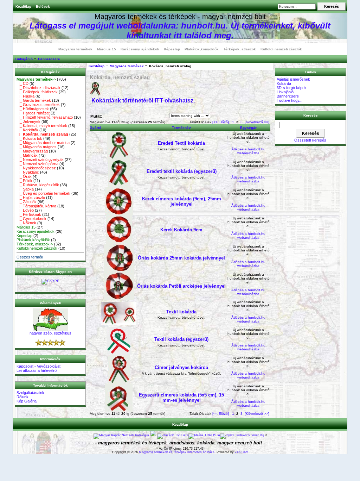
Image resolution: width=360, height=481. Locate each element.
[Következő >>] (257, 122)
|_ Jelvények (28, 121)
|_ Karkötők (27, 130)
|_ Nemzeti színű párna (37, 164)
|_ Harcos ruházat (33, 113)
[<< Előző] (220, 122)
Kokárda (284, 83)
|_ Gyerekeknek (31, 219)
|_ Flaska (25, 96)
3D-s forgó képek (292, 88)
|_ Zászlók (27, 202)
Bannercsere (49, 59)
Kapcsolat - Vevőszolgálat (38, 366)
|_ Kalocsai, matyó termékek (42, 126)
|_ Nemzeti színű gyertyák (40, 159)
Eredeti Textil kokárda (181, 143)
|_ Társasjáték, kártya (36, 206)
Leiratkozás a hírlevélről (37, 370)
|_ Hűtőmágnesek (33, 109)
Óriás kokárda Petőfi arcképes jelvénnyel (181, 286)
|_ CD (22, 83)
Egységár (248, 128)
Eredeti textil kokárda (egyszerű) (182, 171)
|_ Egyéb (25, 210)
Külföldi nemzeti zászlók (281, 49)
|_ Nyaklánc (28, 172)
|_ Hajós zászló (31, 197)
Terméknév (181, 128)
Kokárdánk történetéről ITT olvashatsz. (143, 101)
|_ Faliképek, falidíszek (37, 92)
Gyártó (95, 128)
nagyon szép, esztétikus (50, 333)
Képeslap (172, 49)
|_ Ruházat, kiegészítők (38, 185)
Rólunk (22, 397)
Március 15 (106, 49)
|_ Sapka (25, 189)
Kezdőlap (23, 6)
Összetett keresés (310, 140)
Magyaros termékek (127, 66)
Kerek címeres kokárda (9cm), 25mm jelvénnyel (181, 201)
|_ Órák (24, 176)
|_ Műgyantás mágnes (37, 147)
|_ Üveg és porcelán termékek (43, 193)
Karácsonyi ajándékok (140, 49)
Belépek (43, 6)
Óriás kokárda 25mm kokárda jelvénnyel (181, 258)
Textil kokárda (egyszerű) (181, 339)
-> (36, 79)
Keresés (310, 115)
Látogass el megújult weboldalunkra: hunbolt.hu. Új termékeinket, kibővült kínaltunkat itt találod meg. (180, 30)
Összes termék (30, 257)
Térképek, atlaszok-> (35, 244)
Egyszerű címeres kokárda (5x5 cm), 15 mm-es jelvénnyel (181, 397)
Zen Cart (241, 452)
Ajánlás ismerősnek (293, 79)
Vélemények (50, 303)
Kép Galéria (27, 401)
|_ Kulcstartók (29, 138)
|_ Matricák (27, 155)
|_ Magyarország (32, 151)
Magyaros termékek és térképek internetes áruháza (176, 452)
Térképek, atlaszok (239, 49)
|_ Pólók (24, 181)
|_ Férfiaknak (29, 214)
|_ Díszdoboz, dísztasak (38, 88)
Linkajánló (24, 59)
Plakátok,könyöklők (202, 49)
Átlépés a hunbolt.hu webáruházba (248, 151)
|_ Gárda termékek (34, 100)
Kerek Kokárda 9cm (181, 229)
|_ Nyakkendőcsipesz (36, 168)
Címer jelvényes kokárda (181, 367)
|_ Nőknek (26, 223)
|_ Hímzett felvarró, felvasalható (45, 117)
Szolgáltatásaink (30, 393)
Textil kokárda (181, 311)
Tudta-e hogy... (289, 100)
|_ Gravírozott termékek (38, 104)
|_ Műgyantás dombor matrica (43, 142)
